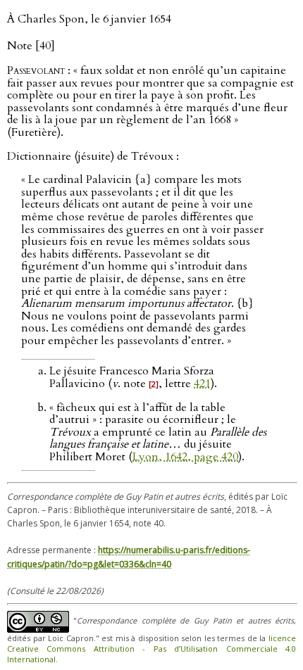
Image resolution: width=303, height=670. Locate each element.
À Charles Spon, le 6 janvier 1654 (89, 19)
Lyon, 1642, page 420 (185, 456)
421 (202, 383)
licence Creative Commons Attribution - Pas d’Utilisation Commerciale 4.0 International (151, 648)
